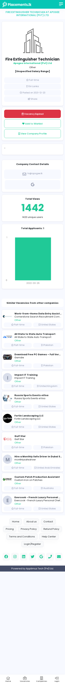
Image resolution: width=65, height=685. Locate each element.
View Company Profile (33, 133)
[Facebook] (6, 557)
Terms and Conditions (22, 536)
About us (31, 521)
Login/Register (32, 544)
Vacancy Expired (34, 113)
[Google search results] (32, 184)
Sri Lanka (34, 86)
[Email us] (59, 557)
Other (32, 67)
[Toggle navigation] (61, 5)
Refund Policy (51, 529)
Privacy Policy (29, 529)
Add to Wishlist (34, 123)
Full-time (34, 80)
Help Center (49, 536)
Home (15, 521)
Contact (48, 521)
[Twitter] (32, 557)
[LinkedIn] (24, 557)
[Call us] (50, 557)
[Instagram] (15, 557)
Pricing (10, 529)
